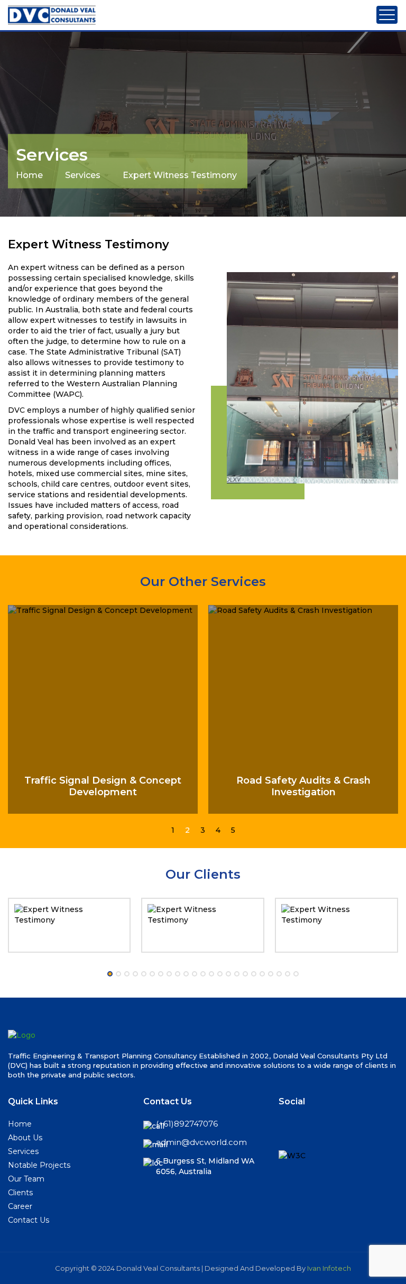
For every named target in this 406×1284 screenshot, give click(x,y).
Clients (20, 1192)
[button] (173, 830)
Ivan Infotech (329, 1268)
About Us (25, 1137)
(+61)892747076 (187, 1124)
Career (20, 1206)
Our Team (26, 1179)
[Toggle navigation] (387, 14)
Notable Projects (39, 1165)
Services (82, 175)
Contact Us (28, 1220)
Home (29, 175)
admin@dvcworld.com (201, 1142)
